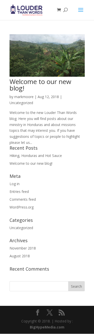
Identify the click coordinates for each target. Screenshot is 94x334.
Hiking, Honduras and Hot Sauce (36, 155)
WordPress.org (22, 207)
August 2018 (20, 256)
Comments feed (23, 199)
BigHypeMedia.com (47, 327)
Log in (15, 183)
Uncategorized (21, 102)
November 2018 (23, 248)
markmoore (24, 96)
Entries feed (19, 191)
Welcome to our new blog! (40, 85)
